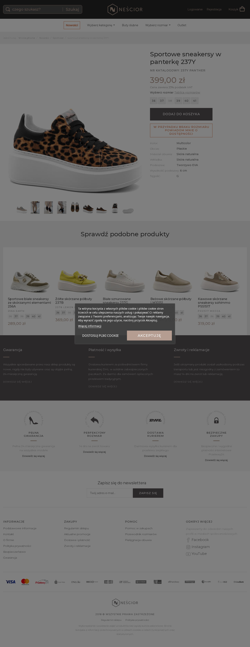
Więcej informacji (89, 326)
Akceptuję (149, 335)
